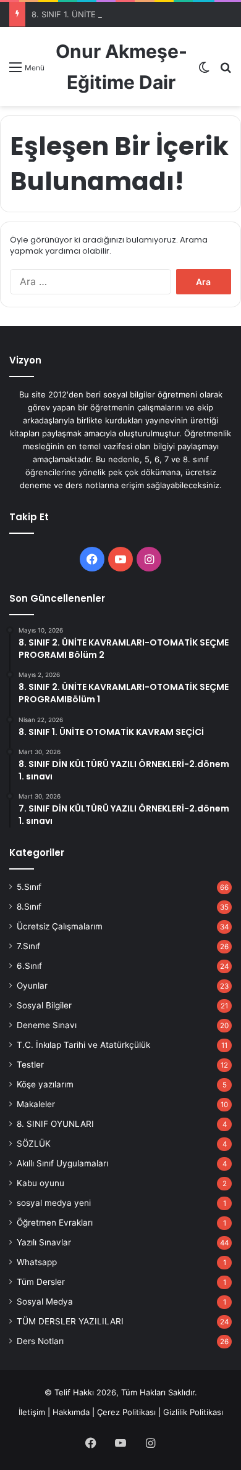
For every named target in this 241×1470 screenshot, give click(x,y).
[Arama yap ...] (225, 71)
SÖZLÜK (34, 1143)
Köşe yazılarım (45, 1084)
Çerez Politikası (126, 1412)
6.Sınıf (29, 966)
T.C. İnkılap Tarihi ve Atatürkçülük (83, 1045)
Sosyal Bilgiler (44, 1005)
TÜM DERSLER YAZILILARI (70, 1321)
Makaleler (36, 1104)
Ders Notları (40, 1341)
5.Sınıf (29, 887)
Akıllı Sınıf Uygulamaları (62, 1163)
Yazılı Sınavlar (44, 1242)
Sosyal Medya (45, 1301)
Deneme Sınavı (47, 1025)
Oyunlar (32, 985)
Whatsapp (37, 1262)
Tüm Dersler (41, 1282)
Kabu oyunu (40, 1183)
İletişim (32, 1412)
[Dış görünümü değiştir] (204, 71)
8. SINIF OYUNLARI (55, 1124)
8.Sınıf (29, 906)
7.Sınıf (28, 946)
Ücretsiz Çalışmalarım (60, 926)
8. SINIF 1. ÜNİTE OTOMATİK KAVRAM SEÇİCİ (117, 14)
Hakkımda (71, 1412)
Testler (30, 1064)
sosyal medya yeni (54, 1203)
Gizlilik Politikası (193, 1412)
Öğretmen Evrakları (55, 1222)
